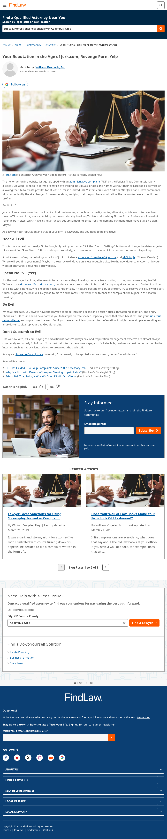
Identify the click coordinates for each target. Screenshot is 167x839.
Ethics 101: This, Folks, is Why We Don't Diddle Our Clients (41, 376)
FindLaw (6, 45)
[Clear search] (124, 623)
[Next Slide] (105, 567)
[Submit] (111, 737)
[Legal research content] (160, 801)
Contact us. (143, 717)
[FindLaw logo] (19, 5)
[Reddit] (51, 757)
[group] (83, 522)
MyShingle (128, 257)
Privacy (18, 830)
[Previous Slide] (61, 567)
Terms (6, 830)
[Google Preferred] (62, 757)
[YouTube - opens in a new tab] (17, 757)
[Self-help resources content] (160, 790)
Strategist (50, 45)
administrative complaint (84, 181)
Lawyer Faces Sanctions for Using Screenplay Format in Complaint (34, 516)
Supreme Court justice (29, 354)
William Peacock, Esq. (51, 67)
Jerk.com (10, 174)
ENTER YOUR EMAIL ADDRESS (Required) (25, 731)
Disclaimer (32, 830)
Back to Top (85, 682)
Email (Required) (95, 424)
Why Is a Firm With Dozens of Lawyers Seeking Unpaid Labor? (44, 372)
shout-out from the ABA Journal (97, 257)
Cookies (47, 830)
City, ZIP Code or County (23, 616)
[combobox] (68, 623)
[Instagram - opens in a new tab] (39, 757)
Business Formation (22, 657)
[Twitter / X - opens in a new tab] (28, 757)
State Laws (16, 663)
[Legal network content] (160, 811)
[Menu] (4, 5)
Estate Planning (19, 652)
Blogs (18, 45)
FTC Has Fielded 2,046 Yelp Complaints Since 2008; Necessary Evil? (46, 368)
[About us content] (160, 769)
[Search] (161, 5)
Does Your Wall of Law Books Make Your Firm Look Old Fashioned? (123, 516)
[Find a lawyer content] (160, 780)
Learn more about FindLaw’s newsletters (102, 445)
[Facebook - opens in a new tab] (6, 757)
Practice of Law (33, 45)
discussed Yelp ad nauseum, (37, 284)
